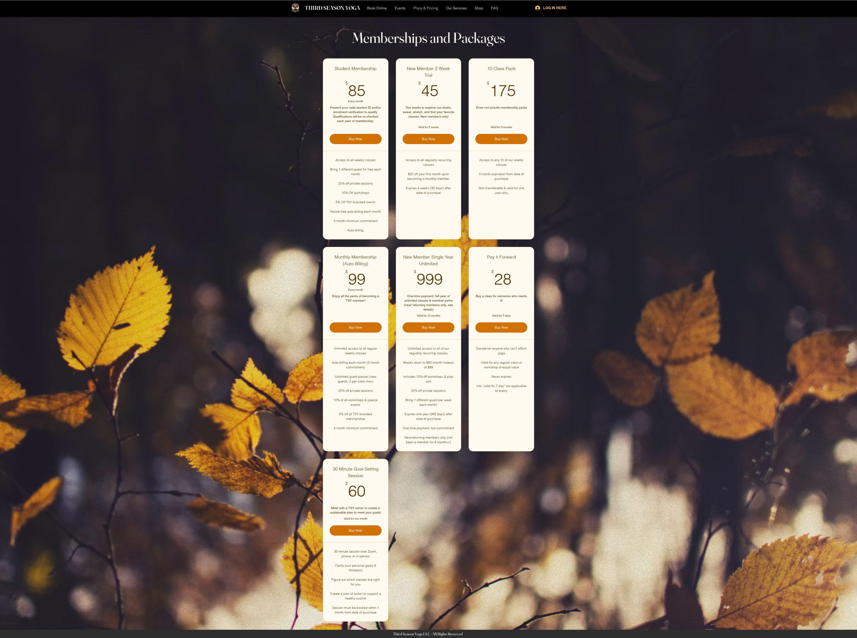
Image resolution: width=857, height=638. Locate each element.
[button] (456, 8)
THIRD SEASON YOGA (332, 7)
